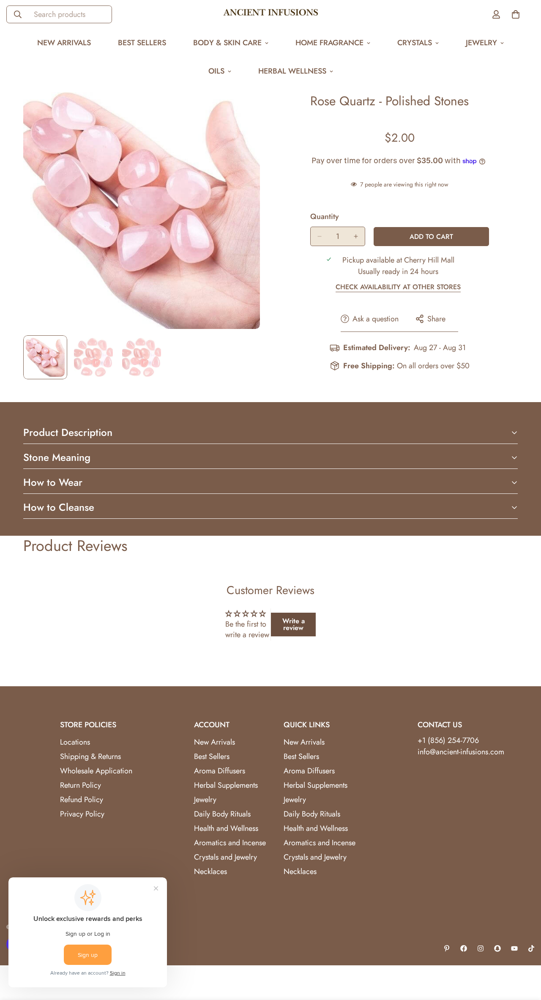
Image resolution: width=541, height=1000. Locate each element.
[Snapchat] (497, 948)
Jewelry (481, 42)
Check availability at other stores (398, 287)
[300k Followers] (463, 948)
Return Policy (80, 785)
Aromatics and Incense (230, 842)
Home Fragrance (329, 42)
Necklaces (210, 871)
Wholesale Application (96, 770)
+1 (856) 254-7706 (448, 740)
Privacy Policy (82, 813)
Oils (216, 71)
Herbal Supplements (226, 785)
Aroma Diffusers (219, 770)
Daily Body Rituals (222, 813)
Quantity (324, 216)
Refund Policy (81, 799)
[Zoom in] (241, 110)
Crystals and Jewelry (225, 857)
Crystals (414, 42)
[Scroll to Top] (524, 954)
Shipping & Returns (90, 756)
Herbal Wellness (292, 71)
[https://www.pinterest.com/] (446, 948)
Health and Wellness (226, 828)
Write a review (293, 624)
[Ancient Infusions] (270, 14)
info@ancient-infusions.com (461, 751)
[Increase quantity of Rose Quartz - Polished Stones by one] (356, 236)
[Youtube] (514, 948)
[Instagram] (480, 948)
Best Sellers (142, 42)
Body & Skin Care (227, 42)
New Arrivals (64, 42)
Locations (75, 742)
